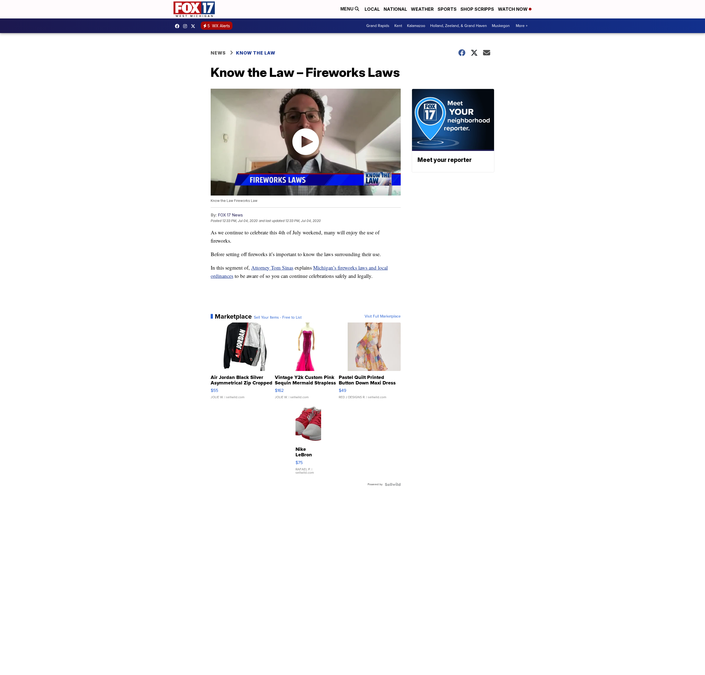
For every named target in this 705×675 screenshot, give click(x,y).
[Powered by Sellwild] (393, 484)
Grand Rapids (377, 26)
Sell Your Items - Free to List (278, 317)
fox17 (194, 26)
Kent (398, 26)
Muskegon (501, 26)
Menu (347, 9)
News (218, 53)
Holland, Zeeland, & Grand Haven (458, 26)
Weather (422, 9)
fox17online (178, 26)
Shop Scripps (477, 9)
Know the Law (255, 53)
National (395, 9)
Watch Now (513, 9)
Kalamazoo (416, 26)
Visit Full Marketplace (383, 316)
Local (372, 9)
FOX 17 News (230, 215)
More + (522, 26)
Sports (447, 9)
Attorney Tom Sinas (272, 267)
